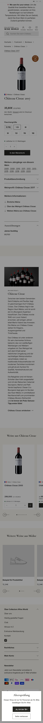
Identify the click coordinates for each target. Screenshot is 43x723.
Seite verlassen (21, 716)
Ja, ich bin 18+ (21, 709)
